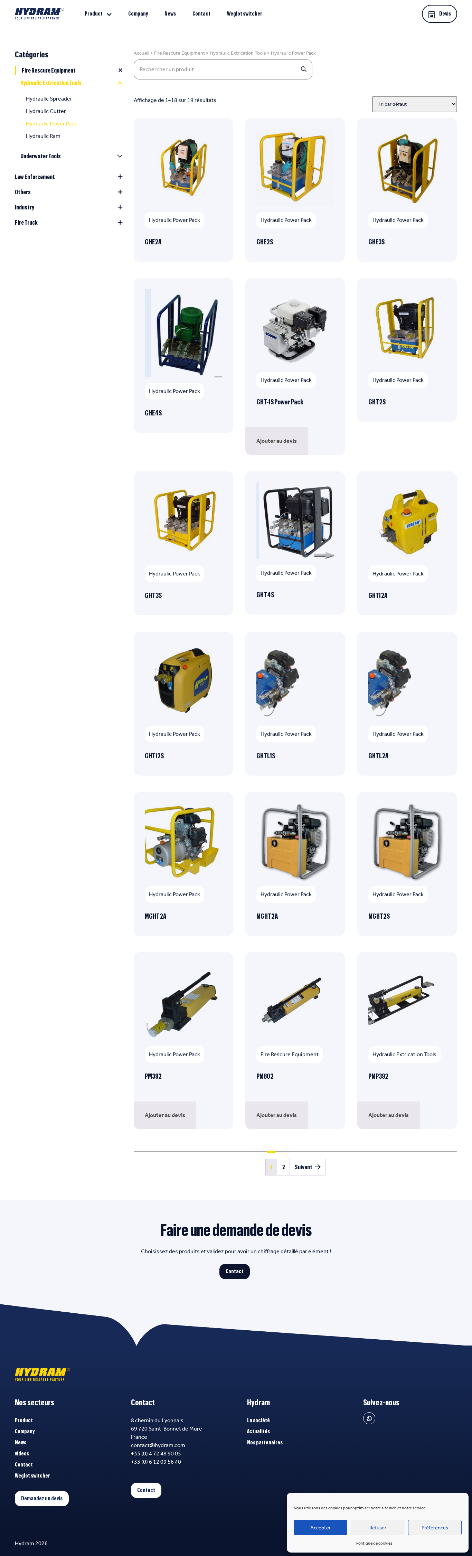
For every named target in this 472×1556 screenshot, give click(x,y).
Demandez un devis (42, 1498)
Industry (24, 207)
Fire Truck (26, 222)
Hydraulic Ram (43, 136)
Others (23, 192)
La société (258, 1420)
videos (22, 1453)
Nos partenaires (265, 1442)
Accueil (141, 53)
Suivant (303, 1167)
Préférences (435, 1528)
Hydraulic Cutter (46, 111)
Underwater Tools (40, 156)
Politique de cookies (374, 1543)
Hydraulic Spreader (49, 98)
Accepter (320, 1528)
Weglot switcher (244, 14)
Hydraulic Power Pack (51, 123)
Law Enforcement (35, 177)
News (170, 14)
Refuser (377, 1528)
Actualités (258, 1431)
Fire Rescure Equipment (49, 70)
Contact (201, 14)
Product (94, 14)
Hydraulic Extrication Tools (51, 83)
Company (138, 14)
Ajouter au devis (276, 441)
